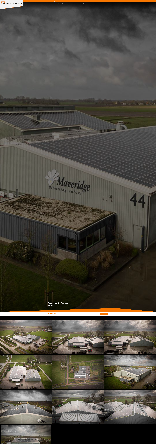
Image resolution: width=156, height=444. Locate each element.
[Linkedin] (55, 1)
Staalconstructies (78, 3)
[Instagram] (57, 1)
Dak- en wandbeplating (67, 3)
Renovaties (85, 3)
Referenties (93, 3)
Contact (99, 3)
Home (59, 3)
